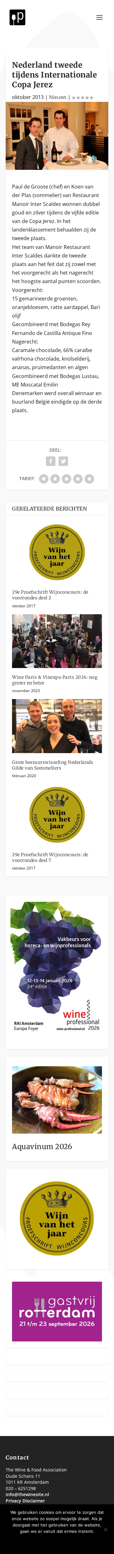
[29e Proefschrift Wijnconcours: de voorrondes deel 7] (57, 814)
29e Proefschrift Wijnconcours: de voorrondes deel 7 (50, 857)
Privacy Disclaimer (25, 1501)
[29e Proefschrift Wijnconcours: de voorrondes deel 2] (57, 552)
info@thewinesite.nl (27, 1494)
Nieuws (57, 97)
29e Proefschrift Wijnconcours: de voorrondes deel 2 (50, 595)
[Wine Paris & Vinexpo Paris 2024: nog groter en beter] (57, 641)
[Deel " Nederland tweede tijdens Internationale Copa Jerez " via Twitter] (63, 461)
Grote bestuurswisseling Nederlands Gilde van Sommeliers (52, 765)
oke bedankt (38, 1542)
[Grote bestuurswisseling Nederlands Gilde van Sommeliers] (57, 726)
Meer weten (77, 1542)
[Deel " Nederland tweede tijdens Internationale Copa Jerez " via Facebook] (50, 461)
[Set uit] (105, 1529)
